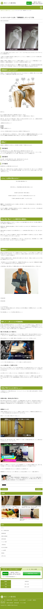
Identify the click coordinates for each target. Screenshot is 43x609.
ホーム (2, 527)
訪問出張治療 (16, 602)
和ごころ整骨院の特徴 (5, 530)
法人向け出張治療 (4, 547)
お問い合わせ (3, 601)
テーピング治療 (4, 541)
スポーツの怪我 (5, 10)
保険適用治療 (3, 533)
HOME (2, 10)
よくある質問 (3, 550)
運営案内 (2, 553)
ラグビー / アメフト (11, 10)
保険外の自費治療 (4, 536)
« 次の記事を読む (4, 489)
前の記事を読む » (39, 489)
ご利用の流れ (3, 544)
